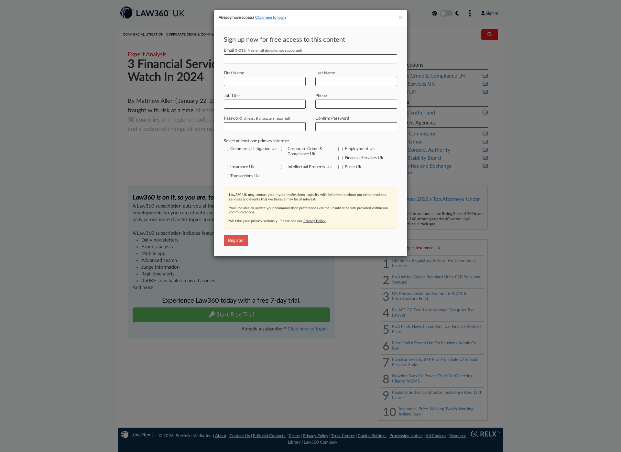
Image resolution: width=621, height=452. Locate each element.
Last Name (325, 73)
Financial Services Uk (364, 158)
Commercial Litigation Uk (253, 149)
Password (257, 118)
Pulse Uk (353, 167)
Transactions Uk (245, 176)
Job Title (232, 96)
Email (263, 50)
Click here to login (270, 17)
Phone (321, 96)
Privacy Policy (314, 221)
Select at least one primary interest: (256, 141)
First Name (234, 73)
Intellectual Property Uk (310, 167)
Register (236, 240)
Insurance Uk (242, 167)
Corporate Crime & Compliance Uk (305, 151)
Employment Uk (360, 149)
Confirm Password (332, 118)
